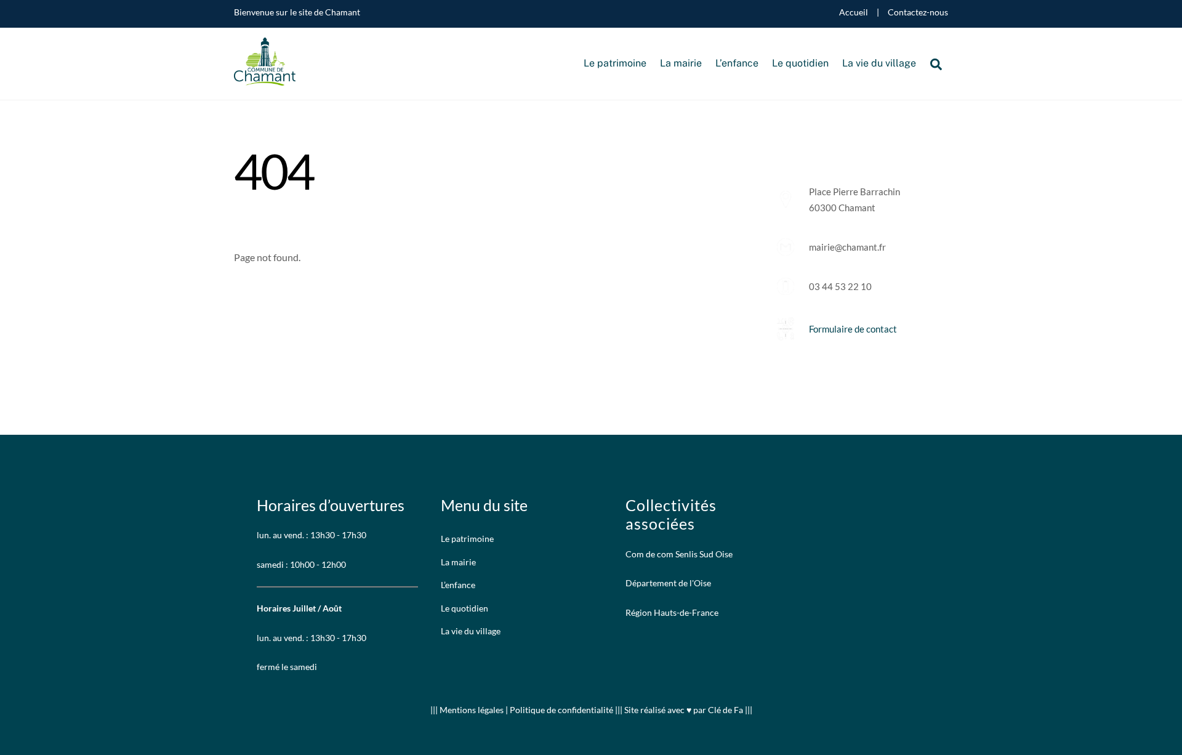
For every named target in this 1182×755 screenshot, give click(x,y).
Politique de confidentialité (561, 710)
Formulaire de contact (853, 328)
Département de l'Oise (668, 583)
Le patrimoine (615, 63)
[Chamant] (265, 79)
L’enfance (736, 63)
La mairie (681, 63)
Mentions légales (472, 710)
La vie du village (879, 63)
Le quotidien (800, 63)
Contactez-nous (918, 12)
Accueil (853, 12)
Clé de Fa (725, 710)
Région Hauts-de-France (671, 612)
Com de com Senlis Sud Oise (679, 554)
